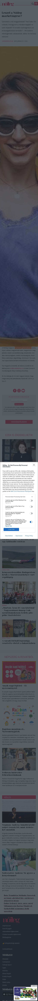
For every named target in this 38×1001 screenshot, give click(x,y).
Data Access (19, 535)
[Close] (34, 465)
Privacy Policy (29, 535)
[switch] (31, 500)
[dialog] (19, 500)
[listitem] (19, 497)
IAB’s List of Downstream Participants (21, 491)
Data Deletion (9, 535)
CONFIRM (11, 529)
